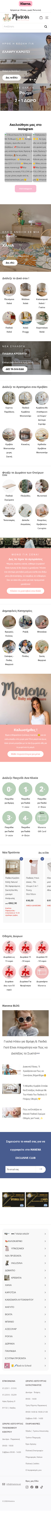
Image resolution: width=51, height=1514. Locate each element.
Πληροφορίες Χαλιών (34, 1457)
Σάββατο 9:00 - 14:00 (34, 1418)
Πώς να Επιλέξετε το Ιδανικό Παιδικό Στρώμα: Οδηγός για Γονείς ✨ (34, 1114)
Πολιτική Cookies (32, 1463)
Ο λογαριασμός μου (34, 1470)
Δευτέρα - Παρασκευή (11, 1439)
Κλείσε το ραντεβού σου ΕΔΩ (25, 590)
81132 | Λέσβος (9, 1407)
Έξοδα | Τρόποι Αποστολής (37, 1431)
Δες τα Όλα (43, 852)
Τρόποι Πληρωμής (33, 1437)
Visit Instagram (25, 188)
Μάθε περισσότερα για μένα (25, 754)
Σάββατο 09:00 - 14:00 (11, 1452)
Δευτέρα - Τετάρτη (33, 1392)
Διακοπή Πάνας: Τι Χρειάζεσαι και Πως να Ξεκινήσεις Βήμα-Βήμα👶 (34, 1071)
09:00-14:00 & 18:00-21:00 (37, 1412)
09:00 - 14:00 (31, 1399)
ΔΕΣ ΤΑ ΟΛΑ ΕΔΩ (15, 369)
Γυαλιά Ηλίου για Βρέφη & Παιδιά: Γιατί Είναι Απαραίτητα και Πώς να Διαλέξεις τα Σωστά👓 (26, 1047)
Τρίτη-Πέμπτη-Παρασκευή (36, 1405)
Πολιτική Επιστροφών (34, 1450)
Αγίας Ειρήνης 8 (8, 1401)
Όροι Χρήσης (31, 1444)
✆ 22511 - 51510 (9, 1388)
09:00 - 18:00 (7, 1445)
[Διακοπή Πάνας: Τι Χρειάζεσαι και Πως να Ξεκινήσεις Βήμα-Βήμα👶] (11, 1069)
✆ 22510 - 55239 (9, 1394)
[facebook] (27, 1487)
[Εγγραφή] (41, 1169)
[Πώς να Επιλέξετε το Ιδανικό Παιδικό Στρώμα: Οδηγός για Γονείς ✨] (11, 1112)
